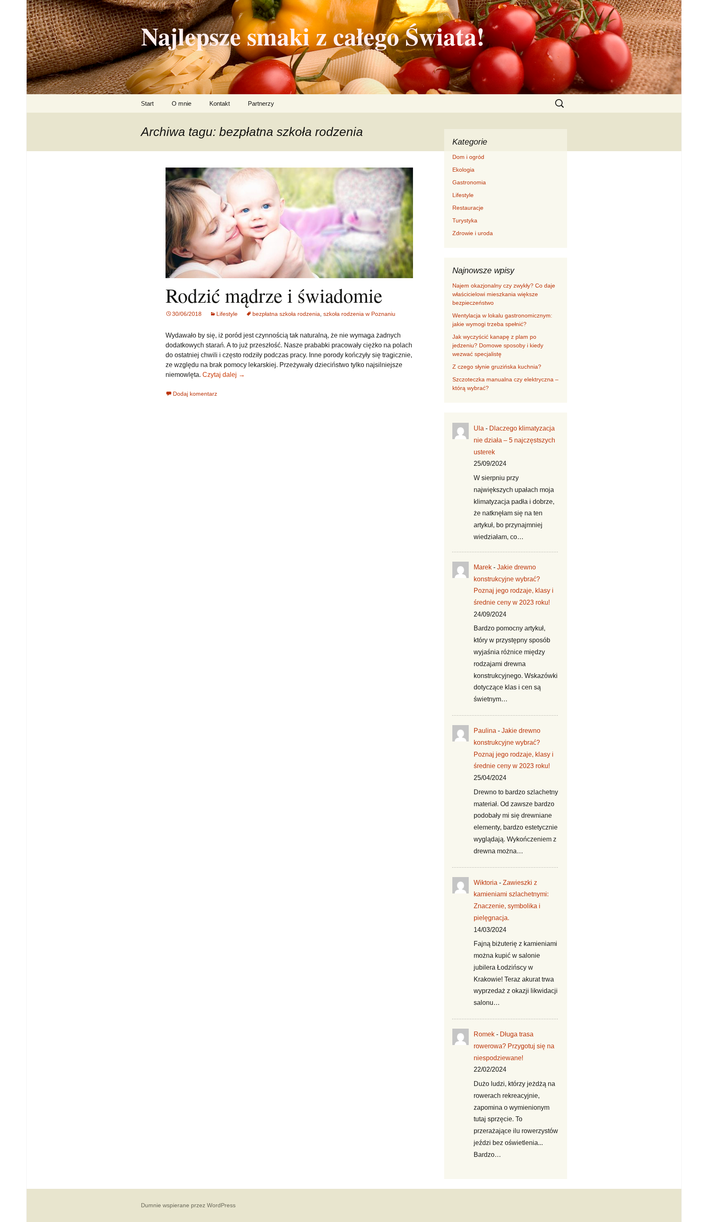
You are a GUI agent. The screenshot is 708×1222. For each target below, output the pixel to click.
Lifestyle (227, 314)
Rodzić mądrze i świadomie (274, 295)
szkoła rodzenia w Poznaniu (359, 314)
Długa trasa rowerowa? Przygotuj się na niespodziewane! (514, 1046)
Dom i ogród (468, 157)
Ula (479, 428)
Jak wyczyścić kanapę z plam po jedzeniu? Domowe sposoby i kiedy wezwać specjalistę (497, 345)
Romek (484, 1034)
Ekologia (463, 169)
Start (147, 103)
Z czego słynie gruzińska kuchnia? (497, 366)
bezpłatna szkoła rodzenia (286, 314)
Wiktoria (485, 882)
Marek (483, 567)
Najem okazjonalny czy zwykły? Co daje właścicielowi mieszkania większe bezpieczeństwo (503, 294)
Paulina (485, 730)
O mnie (181, 103)
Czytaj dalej (223, 374)
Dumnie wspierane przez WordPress (188, 1205)
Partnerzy (261, 103)
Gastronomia (469, 182)
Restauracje (467, 207)
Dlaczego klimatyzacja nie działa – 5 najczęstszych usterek (514, 440)
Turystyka (464, 220)
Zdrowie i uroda (472, 233)
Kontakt (219, 103)
